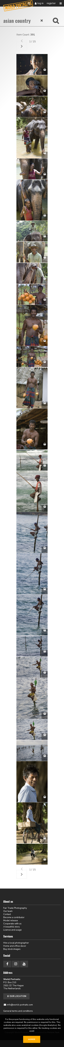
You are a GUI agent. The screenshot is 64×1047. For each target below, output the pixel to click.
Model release (10, 920)
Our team (7, 911)
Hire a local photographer (16, 942)
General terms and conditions (18, 1011)
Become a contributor (13, 917)
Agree (31, 1039)
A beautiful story (11, 926)
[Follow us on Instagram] (16, 964)
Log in (40, 3)
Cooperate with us (12, 923)
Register (51, 3)
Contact (7, 914)
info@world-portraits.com (20, 1004)
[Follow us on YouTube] (24, 964)
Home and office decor (14, 945)
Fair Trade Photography (15, 908)
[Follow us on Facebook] (7, 964)
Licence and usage (12, 929)
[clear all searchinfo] (42, 20)
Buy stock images (12, 949)
